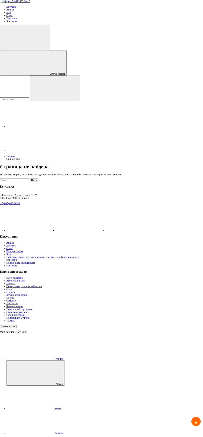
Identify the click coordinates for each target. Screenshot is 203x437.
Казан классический (17, 295)
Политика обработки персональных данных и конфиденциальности (43, 257)
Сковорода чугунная (17, 312)
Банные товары (14, 306)
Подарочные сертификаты (20, 262)
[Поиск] (55, 88)
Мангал (10, 283)
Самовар (11, 300)
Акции (10, 9)
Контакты (11, 21)
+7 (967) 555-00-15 (20, 1)
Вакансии (11, 18)
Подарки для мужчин (17, 317)
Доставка (11, 6)
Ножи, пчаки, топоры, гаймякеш (24, 286)
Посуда (10, 297)
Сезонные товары (16, 315)
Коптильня (12, 303)
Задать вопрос (8, 326)
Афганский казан (15, 280)
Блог (8, 12)
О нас (9, 15)
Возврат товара (14, 251)
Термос (10, 320)
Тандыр (10, 292)
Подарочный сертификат (19, 309)
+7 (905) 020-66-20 (10, 203)
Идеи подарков (14, 277)
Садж (9, 289)
